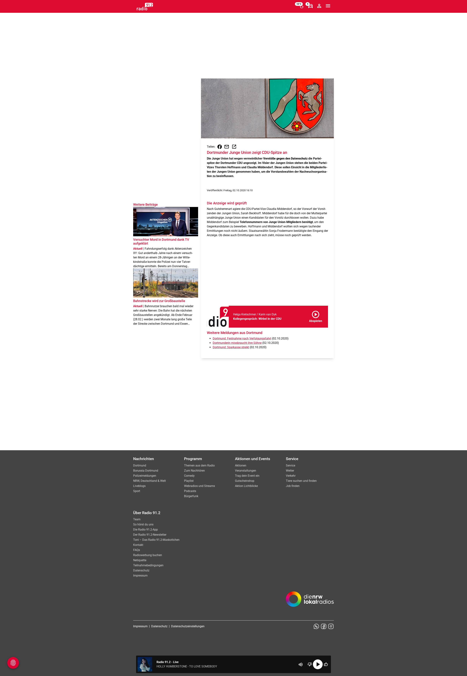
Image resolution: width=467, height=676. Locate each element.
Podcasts (190, 491)
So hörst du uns (143, 524)
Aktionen (240, 465)
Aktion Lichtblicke (246, 486)
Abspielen (315, 316)
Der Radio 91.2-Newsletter (149, 534)
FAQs (136, 550)
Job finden (293, 486)
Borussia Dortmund (145, 470)
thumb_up (326, 664)
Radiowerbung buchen (147, 555)
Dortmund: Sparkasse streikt (231, 347)
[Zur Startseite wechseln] (145, 6)
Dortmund (139, 465)
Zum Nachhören (194, 470)
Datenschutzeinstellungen (187, 626)
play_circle (318, 664)
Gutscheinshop (244, 481)
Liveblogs (139, 486)
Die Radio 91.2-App (145, 529)
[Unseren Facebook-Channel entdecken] (324, 626)
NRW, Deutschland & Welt (149, 481)
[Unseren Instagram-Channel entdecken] (331, 626)
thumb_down (310, 664)
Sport (136, 491)
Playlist (189, 481)
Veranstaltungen (245, 470)
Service (290, 465)
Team (136, 519)
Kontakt (138, 545)
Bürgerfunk (191, 496)
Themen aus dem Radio (199, 465)
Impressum (140, 575)
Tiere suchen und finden (301, 481)
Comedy (189, 475)
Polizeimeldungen (144, 475)
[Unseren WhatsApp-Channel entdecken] (316, 626)
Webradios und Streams (199, 486)
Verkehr (291, 475)
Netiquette (139, 560)
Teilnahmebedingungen (148, 565)
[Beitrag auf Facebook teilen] (219, 147)
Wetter (290, 470)
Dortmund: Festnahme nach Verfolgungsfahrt (242, 338)
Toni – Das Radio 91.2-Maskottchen (156, 539)
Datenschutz (141, 570)
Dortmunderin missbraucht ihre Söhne (237, 343)
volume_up (300, 664)
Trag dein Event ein (247, 475)
